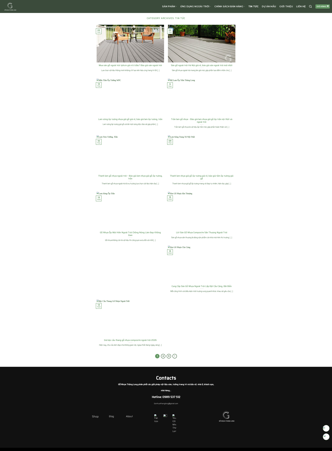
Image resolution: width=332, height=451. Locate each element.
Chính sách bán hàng (228, 6)
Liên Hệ (301, 6)
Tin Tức (253, 6)
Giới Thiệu (286, 6)
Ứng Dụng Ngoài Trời (194, 6)
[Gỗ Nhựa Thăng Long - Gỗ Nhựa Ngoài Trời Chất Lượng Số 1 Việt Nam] (17, 6)
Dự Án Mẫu (269, 6)
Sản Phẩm (168, 6)
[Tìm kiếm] (310, 6)
